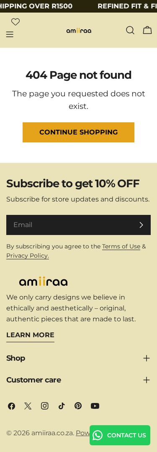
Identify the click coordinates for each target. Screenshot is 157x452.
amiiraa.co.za (52, 433)
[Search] (130, 30)
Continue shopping (78, 132)
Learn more (30, 335)
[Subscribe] (141, 225)
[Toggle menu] (9, 34)
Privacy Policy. (27, 255)
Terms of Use (121, 246)
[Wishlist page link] (15, 22)
